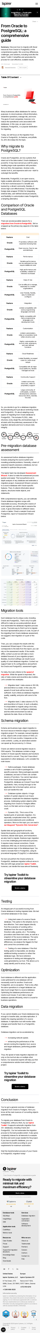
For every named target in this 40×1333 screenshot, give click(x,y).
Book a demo (20, 888)
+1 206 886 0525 (9, 1289)
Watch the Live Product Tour (21, 14)
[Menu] (36, 4)
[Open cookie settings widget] (3, 1329)
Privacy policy (13, 1328)
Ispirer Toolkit (30, 864)
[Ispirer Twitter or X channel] (13, 1269)
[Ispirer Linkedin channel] (17, 1269)
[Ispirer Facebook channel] (8, 1269)
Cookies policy (23, 1328)
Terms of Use (34, 1328)
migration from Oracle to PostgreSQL (16, 223)
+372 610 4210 (25, 1287)
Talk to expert (23, 67)
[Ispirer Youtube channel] (4, 1269)
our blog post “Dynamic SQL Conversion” (21, 825)
